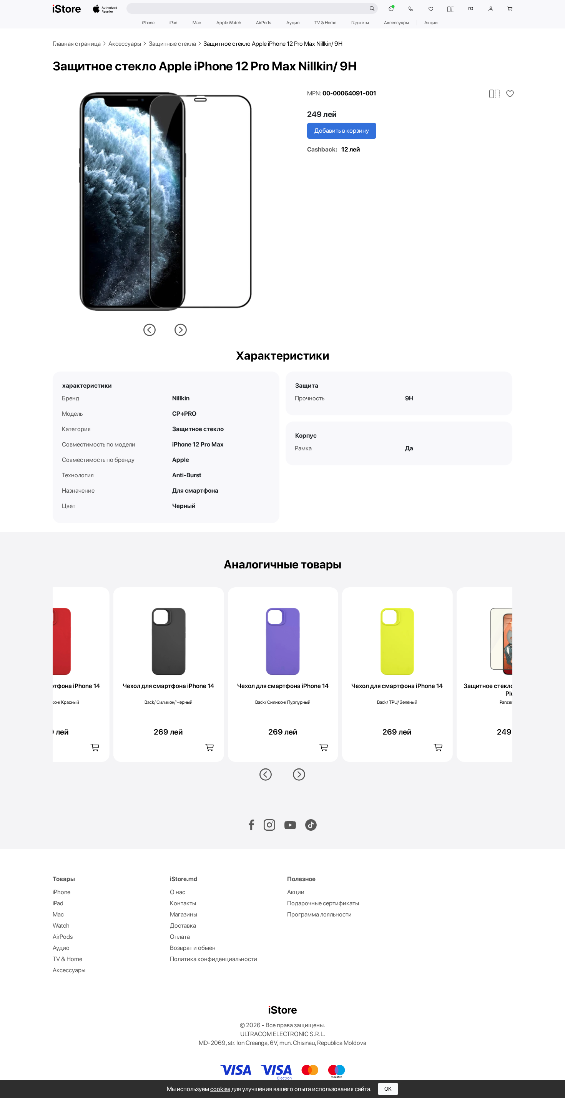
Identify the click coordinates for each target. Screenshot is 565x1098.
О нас (177, 892)
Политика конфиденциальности (213, 959)
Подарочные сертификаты (323, 903)
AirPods (263, 22)
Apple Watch (228, 22)
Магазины (183, 914)
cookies (220, 1089)
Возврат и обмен (193, 947)
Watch (61, 925)
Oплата (180, 936)
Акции (431, 22)
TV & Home (325, 22)
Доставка (183, 925)
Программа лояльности (319, 914)
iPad (174, 22)
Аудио (292, 22)
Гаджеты (360, 22)
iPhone (148, 22)
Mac (197, 22)
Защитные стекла (172, 43)
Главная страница (77, 43)
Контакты (183, 903)
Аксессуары (396, 22)
